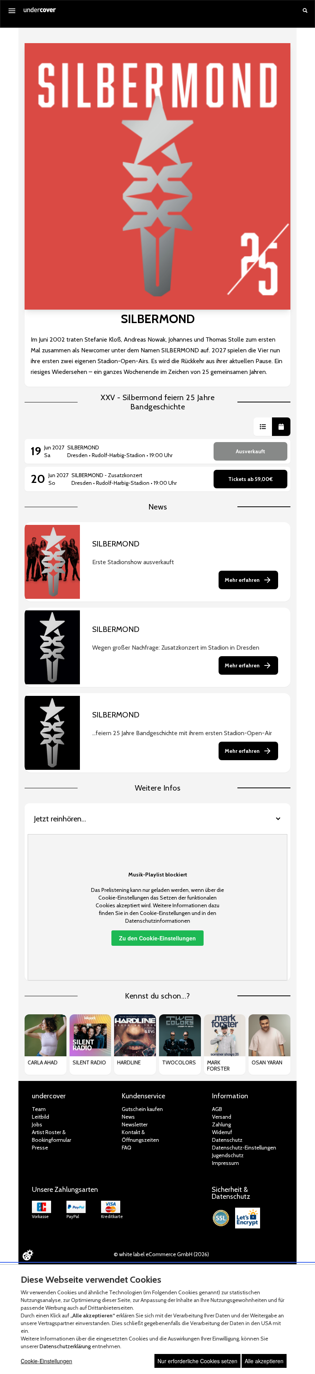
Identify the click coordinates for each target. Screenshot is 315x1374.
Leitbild (40, 1116)
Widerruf (222, 1132)
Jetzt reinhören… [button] (60, 818)
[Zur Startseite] (40, 12)
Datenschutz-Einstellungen (244, 1147)
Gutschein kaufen (142, 1109)
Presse (40, 1147)
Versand (221, 1116)
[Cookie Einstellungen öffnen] (27, 1255)
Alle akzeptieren (264, 1361)
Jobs (37, 1124)
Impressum (225, 1163)
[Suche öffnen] (305, 11)
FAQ (126, 1147)
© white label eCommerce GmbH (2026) (161, 1254)
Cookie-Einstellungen (46, 1361)
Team (39, 1109)
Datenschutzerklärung (65, 1346)
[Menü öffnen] (11, 10)
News (128, 1116)
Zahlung (221, 1124)
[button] (263, 426)
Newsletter (135, 1124)
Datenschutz (227, 1139)
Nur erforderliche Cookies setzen (197, 1361)
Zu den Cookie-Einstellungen (157, 938)
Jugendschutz (228, 1155)
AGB (217, 1109)
